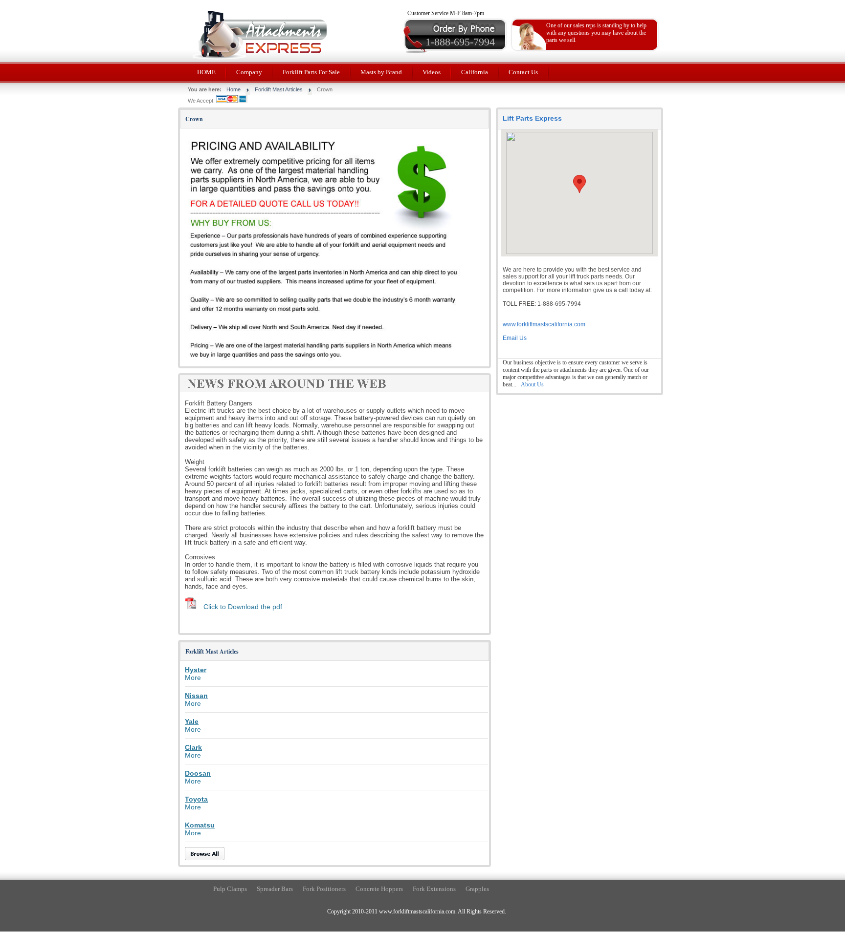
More (193, 677)
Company (249, 72)
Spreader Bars (275, 888)
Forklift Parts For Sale (311, 72)
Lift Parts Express (532, 118)
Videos (431, 72)
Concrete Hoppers (379, 888)
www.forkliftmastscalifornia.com (544, 324)
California (474, 72)
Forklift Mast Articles (279, 89)
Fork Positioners (324, 888)
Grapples (477, 888)
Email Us (515, 338)
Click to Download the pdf (242, 607)
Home (233, 89)
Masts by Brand (381, 72)
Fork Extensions (434, 888)
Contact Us (523, 72)
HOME (206, 72)
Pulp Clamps (230, 888)
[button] (579, 184)
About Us (532, 384)
